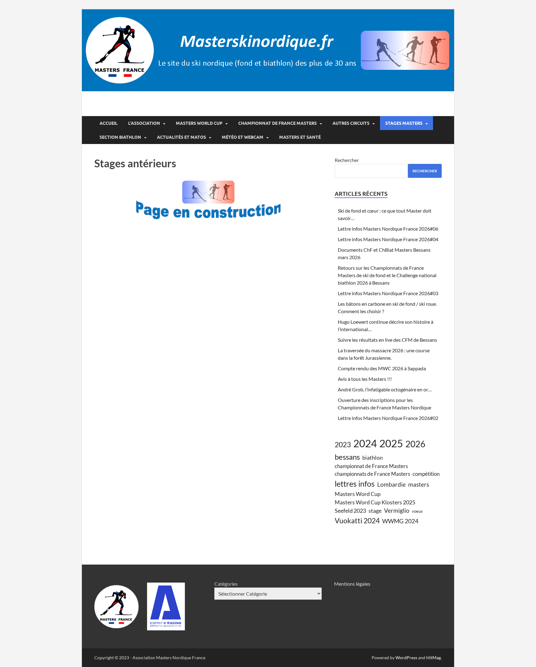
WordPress (406, 657)
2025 (391, 443)
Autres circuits (351, 123)
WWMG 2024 (400, 521)
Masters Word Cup (358, 493)
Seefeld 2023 (350, 510)
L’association (144, 123)
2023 (343, 444)
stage (375, 510)
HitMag (433, 657)
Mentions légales (352, 584)
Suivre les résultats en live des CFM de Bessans (387, 340)
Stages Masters (403, 123)
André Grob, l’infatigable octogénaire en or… (385, 389)
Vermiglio (396, 510)
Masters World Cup (199, 123)
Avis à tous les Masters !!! (365, 379)
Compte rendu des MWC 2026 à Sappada (382, 368)
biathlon (372, 457)
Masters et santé (300, 137)
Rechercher (347, 160)
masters (418, 484)
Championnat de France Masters (277, 123)
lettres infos (355, 483)
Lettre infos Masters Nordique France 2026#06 (388, 229)
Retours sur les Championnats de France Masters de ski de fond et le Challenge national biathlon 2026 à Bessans (387, 275)
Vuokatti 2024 (357, 520)
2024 (365, 443)
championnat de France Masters (371, 466)
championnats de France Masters (372, 474)
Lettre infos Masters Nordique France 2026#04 (388, 239)
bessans (347, 456)
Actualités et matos (181, 137)
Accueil (109, 123)
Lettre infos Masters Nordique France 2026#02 (388, 418)
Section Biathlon (120, 137)
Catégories (226, 584)
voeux (417, 511)
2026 (415, 444)
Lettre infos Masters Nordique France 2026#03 (388, 293)
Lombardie (391, 484)
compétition (426, 474)
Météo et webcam (242, 137)
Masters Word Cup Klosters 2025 (375, 502)
